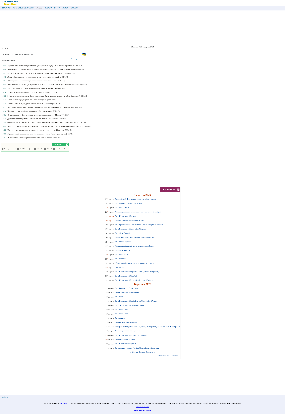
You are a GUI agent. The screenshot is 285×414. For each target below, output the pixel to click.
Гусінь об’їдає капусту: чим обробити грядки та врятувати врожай (32, 88)
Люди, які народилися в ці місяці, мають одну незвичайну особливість (34, 77)
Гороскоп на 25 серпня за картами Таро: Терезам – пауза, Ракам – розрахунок (36, 134)
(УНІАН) (78, 66)
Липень (135, 352)
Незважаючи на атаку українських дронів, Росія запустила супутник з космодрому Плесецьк (42, 69)
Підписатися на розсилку (169, 356)
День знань (119, 297)
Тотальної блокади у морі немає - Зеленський (24, 100)
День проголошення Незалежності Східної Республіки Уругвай (139, 225)
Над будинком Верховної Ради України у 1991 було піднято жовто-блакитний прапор (147, 327)
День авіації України (123, 242)
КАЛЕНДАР (48, 8)
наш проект (63, 403)
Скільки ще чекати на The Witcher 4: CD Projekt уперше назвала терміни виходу (37, 73)
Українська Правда (61, 149)
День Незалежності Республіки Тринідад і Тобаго (134, 280)
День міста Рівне (121, 254)
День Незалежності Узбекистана (127, 292)
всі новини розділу (75, 59)
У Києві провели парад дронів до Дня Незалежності (27, 104)
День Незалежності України (125, 216)
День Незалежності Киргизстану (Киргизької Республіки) (137, 272)
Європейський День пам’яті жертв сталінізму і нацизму (136, 199)
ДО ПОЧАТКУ (6, 8)
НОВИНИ (39, 8)
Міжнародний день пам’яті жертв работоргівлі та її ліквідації (138, 212)
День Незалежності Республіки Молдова (130, 229)
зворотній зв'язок (142, 407)
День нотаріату (120, 318)
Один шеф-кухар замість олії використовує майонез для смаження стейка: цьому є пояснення (42, 122)
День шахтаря (120, 259)
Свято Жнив (119, 267)
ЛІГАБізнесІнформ (26, 149)
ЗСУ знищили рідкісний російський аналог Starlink (26, 138)
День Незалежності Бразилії (125, 344)
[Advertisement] (67, 28)
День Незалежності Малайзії (126, 276)
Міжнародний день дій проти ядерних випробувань (134, 246)
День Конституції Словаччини (126, 288)
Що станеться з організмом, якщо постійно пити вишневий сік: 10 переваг (35, 130)
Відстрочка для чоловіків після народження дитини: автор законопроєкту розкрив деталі (41, 107)
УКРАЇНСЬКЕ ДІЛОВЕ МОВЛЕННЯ (23, 8)
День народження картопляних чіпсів (129, 220)
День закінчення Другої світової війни (129, 305)
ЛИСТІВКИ (65, 8)
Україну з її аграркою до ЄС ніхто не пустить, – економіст (29, 92)
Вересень (149, 352)
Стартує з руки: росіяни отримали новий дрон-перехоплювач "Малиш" (34, 115)
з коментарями (76, 62)
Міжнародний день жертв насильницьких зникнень (134, 263)
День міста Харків (122, 207)
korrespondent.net (9, 149)
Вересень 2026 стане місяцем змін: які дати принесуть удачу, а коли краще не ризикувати (41, 66)
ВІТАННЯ (57, 8)
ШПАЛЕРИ (74, 8)
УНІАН (49, 149)
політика (5, 397)
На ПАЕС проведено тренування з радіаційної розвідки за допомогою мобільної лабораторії (42, 126)
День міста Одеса (121, 309)
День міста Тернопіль (123, 233)
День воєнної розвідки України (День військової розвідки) (137, 348)
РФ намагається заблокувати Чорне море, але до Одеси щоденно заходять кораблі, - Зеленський (43, 96)
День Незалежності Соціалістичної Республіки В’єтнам (136, 301)
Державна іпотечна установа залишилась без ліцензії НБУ (29, 119)
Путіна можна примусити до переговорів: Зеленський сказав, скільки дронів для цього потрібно (44, 85)
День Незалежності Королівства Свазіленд (131, 335)
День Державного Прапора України (128, 203)
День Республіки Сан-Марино (126, 322)
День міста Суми (121, 314)
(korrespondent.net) (49, 100)
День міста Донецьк (122, 250)
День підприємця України (125, 339)
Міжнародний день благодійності (127, 331)
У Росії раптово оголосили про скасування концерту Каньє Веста (32, 81)
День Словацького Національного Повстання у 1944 (135, 237)
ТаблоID (39, 149)
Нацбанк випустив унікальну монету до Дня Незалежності (29, 111)
